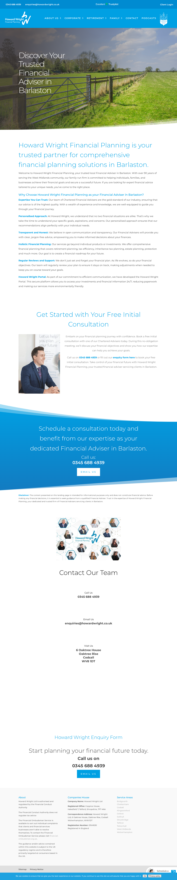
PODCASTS (149, 18)
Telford (120, 823)
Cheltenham (123, 804)
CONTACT (132, 18)
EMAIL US (88, 472)
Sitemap (23, 869)
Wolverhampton (124, 832)
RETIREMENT (95, 18)
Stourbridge (122, 820)
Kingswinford (123, 810)
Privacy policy (154, 876)
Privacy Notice (36, 869)
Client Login (166, 4)
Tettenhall (121, 826)
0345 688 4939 (13, 4)
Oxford (120, 814)
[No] (173, 876)
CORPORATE (73, 18)
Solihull (120, 817)
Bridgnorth (122, 801)
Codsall (120, 807)
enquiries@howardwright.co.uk (88, 623)
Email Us (88, 619)
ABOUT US (52, 18)
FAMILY (115, 18)
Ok (145, 876)
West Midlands (124, 829)
